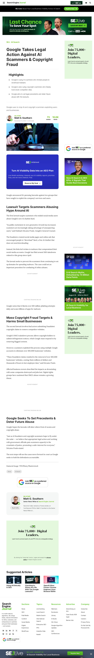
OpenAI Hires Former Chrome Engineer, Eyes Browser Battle (50, 588)
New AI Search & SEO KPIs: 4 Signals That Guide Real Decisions (76, 180)
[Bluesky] (3, 634)
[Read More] (78, 261)
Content (24, 619)
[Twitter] (16, 630)
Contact (83, 615)
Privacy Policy (85, 622)
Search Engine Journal (46, 501)
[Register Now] (78, 166)
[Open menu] (4, 3)
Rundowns (54, 612)
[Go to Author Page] (9, 118)
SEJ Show (54, 622)
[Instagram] (6, 634)
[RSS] (13, 634)
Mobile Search (41, 615)
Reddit (38, 634)
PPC (37, 628)
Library (53, 615)
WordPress (25, 631)
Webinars (54, 609)
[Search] (90, 3)
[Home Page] (16, 3)
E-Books (54, 619)
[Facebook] (13, 630)
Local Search (40, 612)
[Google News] (3, 630)
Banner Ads (69, 620)
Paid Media (25, 615)
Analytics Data (40, 631)
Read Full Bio (15, 508)
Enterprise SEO (41, 624)
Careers (83, 619)
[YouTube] (9, 630)
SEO (23, 612)
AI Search (17, 471)
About (83, 612)
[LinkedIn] (6, 630)
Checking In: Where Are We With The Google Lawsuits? (32, 588)
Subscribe (84, 609)
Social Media (26, 622)
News (9, 471)
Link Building (40, 609)
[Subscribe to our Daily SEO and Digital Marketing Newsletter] (86, 3)
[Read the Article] (13, 580)
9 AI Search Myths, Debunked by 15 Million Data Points (77, 275)
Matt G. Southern (23, 118)
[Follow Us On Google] (32, 482)
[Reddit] (9, 634)
